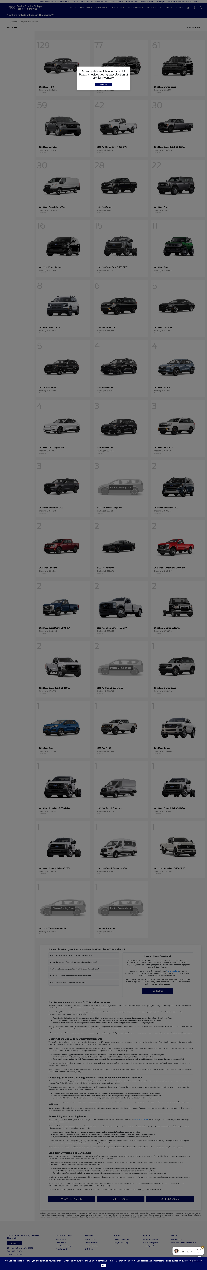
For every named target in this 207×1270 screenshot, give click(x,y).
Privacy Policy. (195, 1261)
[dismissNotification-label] (202, 1247)
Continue (103, 84)
